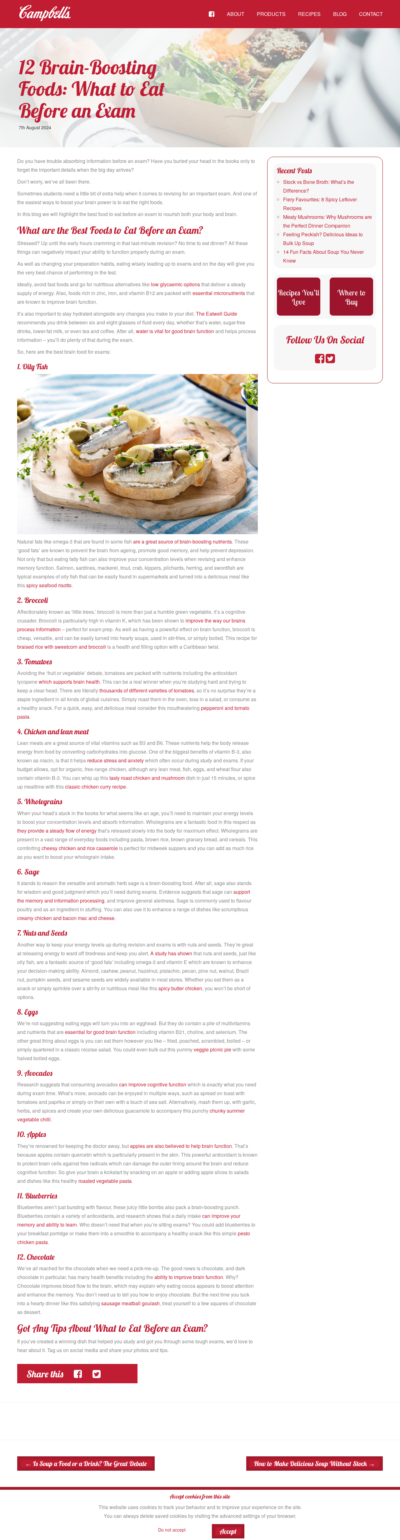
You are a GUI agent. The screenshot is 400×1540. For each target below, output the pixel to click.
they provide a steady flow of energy (57, 830)
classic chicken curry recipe (95, 786)
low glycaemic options (175, 284)
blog (340, 13)
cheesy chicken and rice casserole (80, 848)
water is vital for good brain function (175, 331)
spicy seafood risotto (49, 585)
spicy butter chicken (180, 988)
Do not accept (172, 1530)
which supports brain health (69, 681)
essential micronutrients (218, 293)
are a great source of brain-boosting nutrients (182, 541)
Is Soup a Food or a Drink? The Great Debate (86, 1463)
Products (271, 13)
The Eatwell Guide (216, 313)
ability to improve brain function (188, 1277)
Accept (228, 1531)
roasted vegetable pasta (105, 1180)
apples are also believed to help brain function (181, 1145)
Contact (371, 13)
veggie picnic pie (212, 1049)
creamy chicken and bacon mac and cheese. (66, 918)
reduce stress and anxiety (115, 760)
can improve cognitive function (152, 1084)
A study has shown (171, 953)
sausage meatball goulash (130, 1303)
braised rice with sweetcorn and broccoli (61, 646)
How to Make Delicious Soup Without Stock (314, 1463)
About (235, 13)
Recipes (309, 13)
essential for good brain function (100, 1032)
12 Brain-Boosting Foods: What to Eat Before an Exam (92, 89)
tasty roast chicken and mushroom (147, 777)
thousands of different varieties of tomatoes (146, 690)
